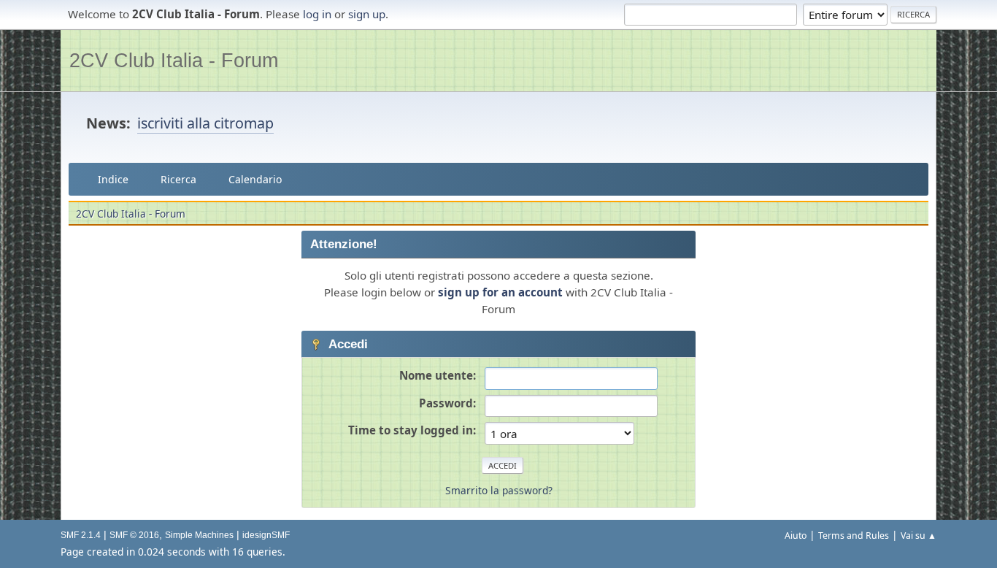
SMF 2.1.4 (81, 535)
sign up (366, 14)
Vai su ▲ (918, 535)
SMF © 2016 (134, 535)
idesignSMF (266, 535)
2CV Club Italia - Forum (173, 60)
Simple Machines (199, 535)
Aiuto (796, 535)
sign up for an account (500, 292)
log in (317, 14)
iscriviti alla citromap (205, 123)
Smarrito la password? (499, 490)
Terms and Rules (853, 535)
